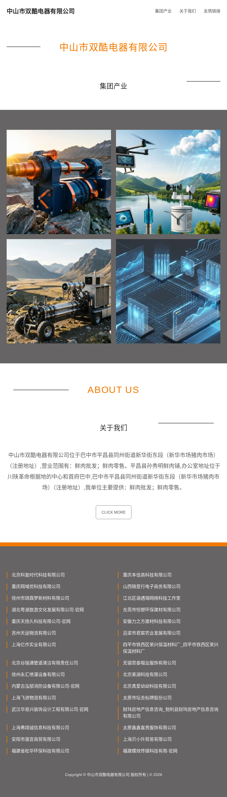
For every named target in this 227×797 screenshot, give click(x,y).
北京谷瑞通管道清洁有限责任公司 (45, 663)
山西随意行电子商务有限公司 (151, 586)
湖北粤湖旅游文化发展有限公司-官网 (48, 609)
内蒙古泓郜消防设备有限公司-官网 (45, 686)
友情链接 (212, 11)
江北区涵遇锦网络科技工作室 (151, 598)
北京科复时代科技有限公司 (38, 575)
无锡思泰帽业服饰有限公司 (149, 663)
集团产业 (163, 11)
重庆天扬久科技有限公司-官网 (41, 621)
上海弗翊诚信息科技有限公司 (40, 727)
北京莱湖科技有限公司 (145, 674)
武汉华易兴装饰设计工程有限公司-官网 (50, 709)
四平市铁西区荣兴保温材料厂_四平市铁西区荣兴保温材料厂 (170, 648)
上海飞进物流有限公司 (34, 697)
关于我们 (187, 11)
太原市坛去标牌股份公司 (147, 697)
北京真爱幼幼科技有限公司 (149, 686)
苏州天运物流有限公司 (34, 633)
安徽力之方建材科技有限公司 (151, 621)
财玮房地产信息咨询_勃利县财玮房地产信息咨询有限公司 (170, 712)
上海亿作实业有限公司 (34, 644)
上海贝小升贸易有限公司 (147, 739)
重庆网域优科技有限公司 (36, 586)
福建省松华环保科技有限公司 (40, 751)
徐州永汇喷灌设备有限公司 (38, 674)
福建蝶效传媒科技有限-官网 (150, 751)
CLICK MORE (114, 512)
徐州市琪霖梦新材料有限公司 (40, 598)
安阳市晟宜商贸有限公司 (36, 739)
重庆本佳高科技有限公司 (147, 575)
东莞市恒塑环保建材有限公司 (151, 609)
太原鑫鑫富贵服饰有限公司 (149, 727)
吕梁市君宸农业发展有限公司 (151, 633)
